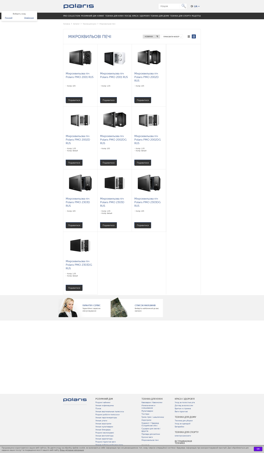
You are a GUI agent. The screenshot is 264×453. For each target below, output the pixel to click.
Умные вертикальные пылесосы (109, 411)
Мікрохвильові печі (150, 440)
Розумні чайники (102, 402)
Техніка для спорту (187, 432)
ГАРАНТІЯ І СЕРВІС (91, 305)
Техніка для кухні (89, 24)
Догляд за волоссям (184, 405)
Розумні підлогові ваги (105, 442)
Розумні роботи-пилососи (107, 414)
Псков (98, 408)
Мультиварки (147, 411)
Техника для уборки (184, 420)
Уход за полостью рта (185, 402)
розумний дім (104, 399)
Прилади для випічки (150, 434)
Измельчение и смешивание (148, 406)
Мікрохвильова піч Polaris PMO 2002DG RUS (113, 139)
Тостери (145, 414)
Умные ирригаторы (103, 439)
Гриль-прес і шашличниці (152, 417)
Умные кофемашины (104, 405)
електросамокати (183, 436)
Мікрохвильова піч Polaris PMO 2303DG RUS (147, 202)
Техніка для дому (185, 417)
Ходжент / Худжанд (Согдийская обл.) (150, 424)
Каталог (76, 24)
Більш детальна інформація (72, 450)
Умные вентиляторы (104, 436)
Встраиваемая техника (183, 442)
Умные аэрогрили (103, 423)
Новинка (149, 37)
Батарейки (179, 426)
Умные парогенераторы (106, 417)
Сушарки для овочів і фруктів (150, 429)
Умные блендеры (103, 430)
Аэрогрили (146, 420)
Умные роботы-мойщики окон (109, 445)
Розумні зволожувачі (104, 433)
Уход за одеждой (182, 423)
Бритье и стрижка (183, 408)
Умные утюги (101, 420)
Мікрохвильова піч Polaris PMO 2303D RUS (78, 202)
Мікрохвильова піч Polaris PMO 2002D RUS (146, 77)
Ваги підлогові (181, 411)
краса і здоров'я (185, 399)
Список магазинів (145, 305)
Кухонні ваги (147, 437)
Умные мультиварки (104, 426)
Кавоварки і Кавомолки (151, 402)
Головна (66, 24)
